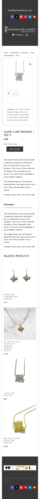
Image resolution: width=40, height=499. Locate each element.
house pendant (12, 117)
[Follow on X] (16, 17)
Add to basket (14, 149)
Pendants (25, 52)
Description (9, 204)
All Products (15, 52)
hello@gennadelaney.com (20, 10)
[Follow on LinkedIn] (30, 17)
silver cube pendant (21, 119)
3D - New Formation (23, 109)
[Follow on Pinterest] (25, 17)
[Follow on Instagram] (21, 17)
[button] (30, 64)
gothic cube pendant (21, 114)
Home (6, 52)
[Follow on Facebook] (12, 17)
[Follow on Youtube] (34, 17)
